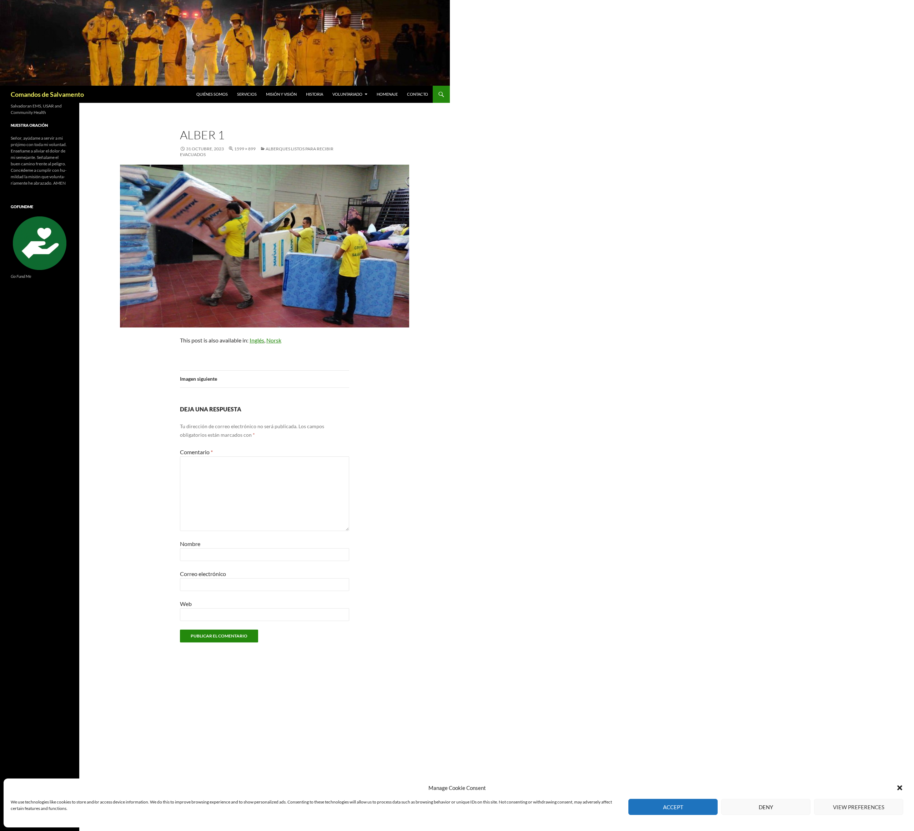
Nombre (190, 543)
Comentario (196, 452)
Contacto (417, 94)
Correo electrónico (203, 573)
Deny (766, 807)
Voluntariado (347, 94)
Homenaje (387, 94)
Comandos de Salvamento (47, 94)
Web (186, 603)
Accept (673, 807)
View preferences (858, 807)
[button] (899, 787)
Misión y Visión (281, 94)
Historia (314, 94)
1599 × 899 (245, 148)
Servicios (247, 94)
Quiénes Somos (212, 94)
